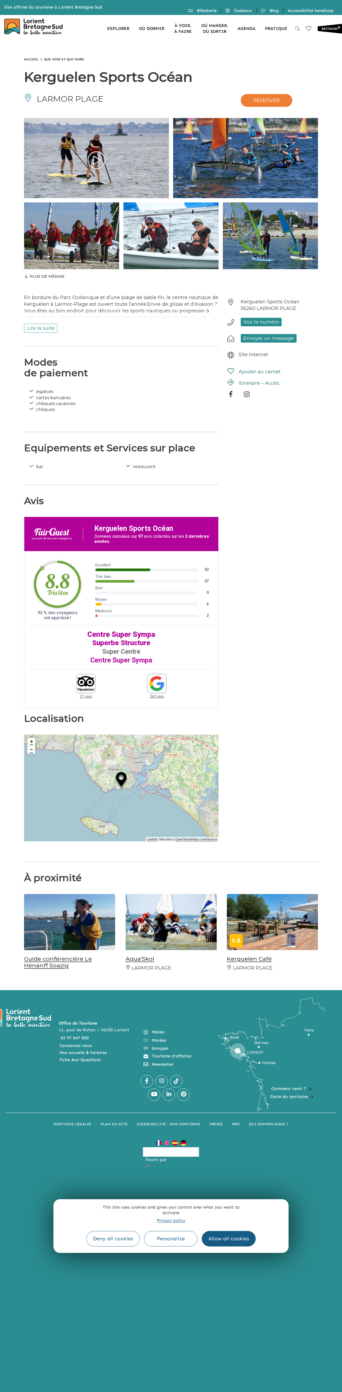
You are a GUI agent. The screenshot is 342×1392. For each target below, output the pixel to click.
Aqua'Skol (140, 958)
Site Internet (253, 355)
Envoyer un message (268, 338)
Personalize (171, 1239)
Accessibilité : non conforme (168, 1124)
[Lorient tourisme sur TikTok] (176, 1081)
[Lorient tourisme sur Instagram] (161, 1081)
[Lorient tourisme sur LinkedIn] (168, 1094)
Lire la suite (41, 328)
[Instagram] (246, 396)
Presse (216, 1124)
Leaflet (152, 839)
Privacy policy (171, 1220)
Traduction (164, 1165)
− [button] (31, 749)
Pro (236, 1124)
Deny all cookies (113, 1239)
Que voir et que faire (64, 59)
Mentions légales (72, 1124)
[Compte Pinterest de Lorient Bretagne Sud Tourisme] (183, 1094)
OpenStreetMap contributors (196, 839)
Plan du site (114, 1124)
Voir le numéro (261, 322)
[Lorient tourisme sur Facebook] (147, 1081)
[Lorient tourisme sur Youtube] (154, 1094)
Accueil (31, 59)
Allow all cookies (228, 1239)
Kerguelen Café (249, 958)
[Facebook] (230, 396)
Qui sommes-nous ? (268, 1124)
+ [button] (31, 741)
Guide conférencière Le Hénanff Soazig (58, 962)
